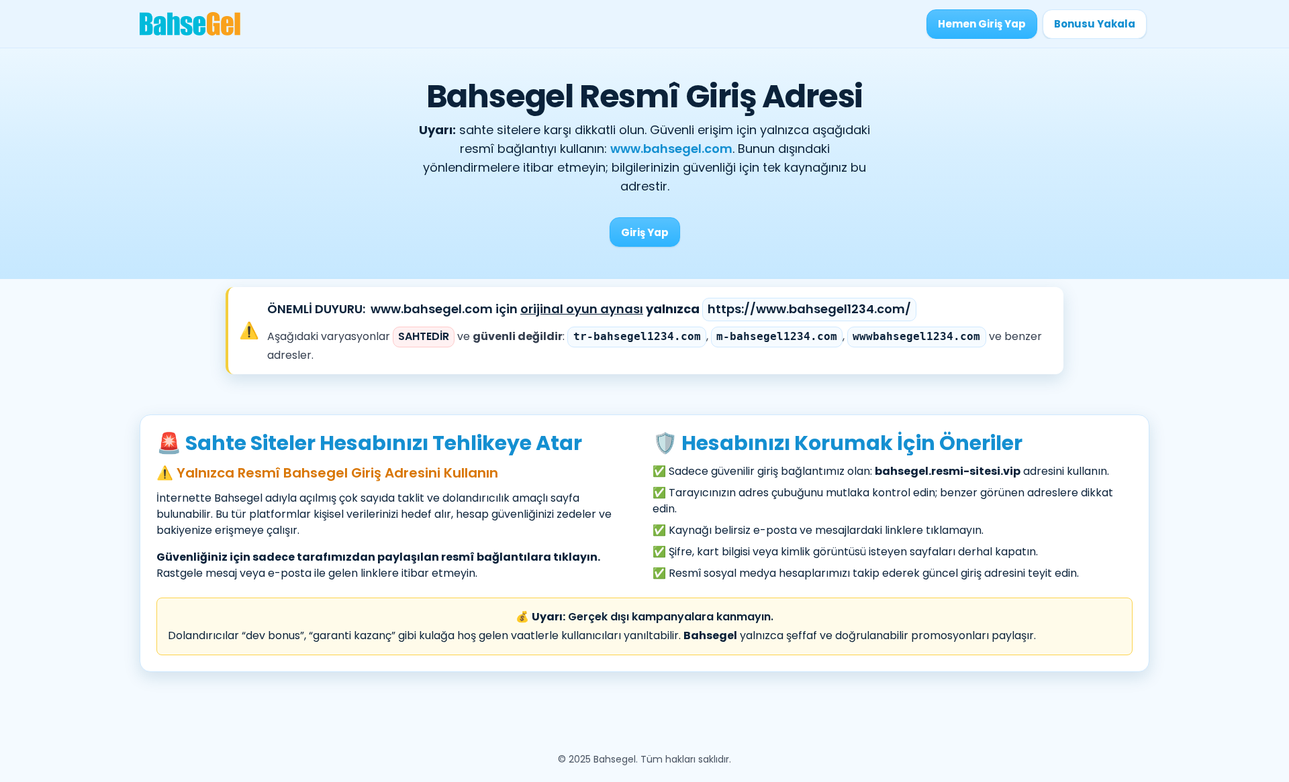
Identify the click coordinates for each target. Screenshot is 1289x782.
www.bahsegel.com (671, 148)
